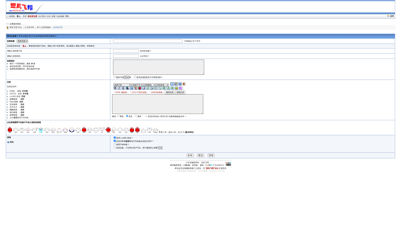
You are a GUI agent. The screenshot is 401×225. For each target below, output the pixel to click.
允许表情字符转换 (19, 118)
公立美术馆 (29, 27)
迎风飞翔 (205, 162)
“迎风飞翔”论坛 (15, 27)
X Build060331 (215, 165)
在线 (49, 16)
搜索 (53, 16)
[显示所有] (189, 132)
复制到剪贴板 (153, 116)
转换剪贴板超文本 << (178, 116)
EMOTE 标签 (16, 94)
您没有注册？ (145, 51)
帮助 (67, 16)
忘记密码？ (144, 56)
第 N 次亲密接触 (43, 27)
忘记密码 (42, 16)
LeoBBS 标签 (15, 96)
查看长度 (164, 116)
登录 (25, 16)
